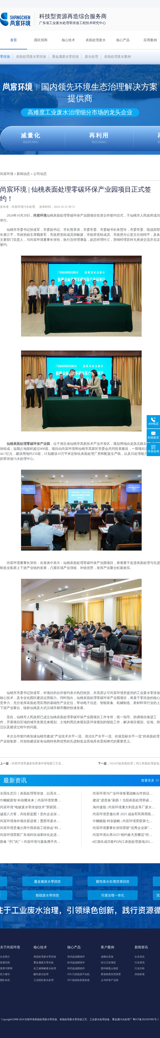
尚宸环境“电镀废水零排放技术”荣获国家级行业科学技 (30, 807)
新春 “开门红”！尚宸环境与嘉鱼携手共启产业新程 (30, 842)
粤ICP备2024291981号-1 (146, 1019)
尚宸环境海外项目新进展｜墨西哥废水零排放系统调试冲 (30, 821)
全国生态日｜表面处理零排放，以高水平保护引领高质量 (30, 794)
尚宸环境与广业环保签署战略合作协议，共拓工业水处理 (123, 794)
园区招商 (41, 40)
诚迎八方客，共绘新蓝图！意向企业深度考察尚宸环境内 (30, 814)
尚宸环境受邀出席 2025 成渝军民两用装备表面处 (123, 814)
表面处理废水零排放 (31, 56)
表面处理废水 (96, 40)
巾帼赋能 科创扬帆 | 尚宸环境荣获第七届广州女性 (122, 821)
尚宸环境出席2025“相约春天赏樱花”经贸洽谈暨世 (122, 835)
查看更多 (147, 780)
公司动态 (40, 174)
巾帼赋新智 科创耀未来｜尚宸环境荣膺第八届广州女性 (30, 800)
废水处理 (91, 56)
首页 (13, 40)
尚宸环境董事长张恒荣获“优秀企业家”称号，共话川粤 (122, 828)
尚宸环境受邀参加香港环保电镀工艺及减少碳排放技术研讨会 (51, 763)
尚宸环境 (6, 174)
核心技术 (68, 40)
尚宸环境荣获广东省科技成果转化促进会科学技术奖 (30, 835)
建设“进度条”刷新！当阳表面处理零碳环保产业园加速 (122, 800)
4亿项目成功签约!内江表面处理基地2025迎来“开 (121, 842)
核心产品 (123, 40)
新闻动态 (23, 174)
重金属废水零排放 (65, 56)
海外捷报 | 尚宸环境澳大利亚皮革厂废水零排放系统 (124, 807)
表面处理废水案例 (117, 56)
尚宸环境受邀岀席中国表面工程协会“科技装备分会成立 (30, 828)
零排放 (5, 56)
